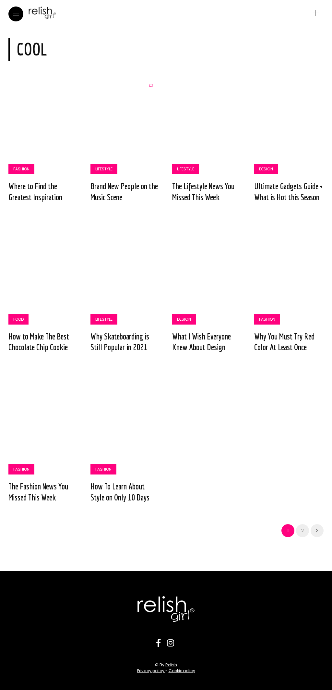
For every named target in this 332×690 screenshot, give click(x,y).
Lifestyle (104, 169)
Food (18, 319)
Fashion (21, 169)
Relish (171, 665)
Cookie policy (182, 670)
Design (266, 169)
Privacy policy (151, 670)
